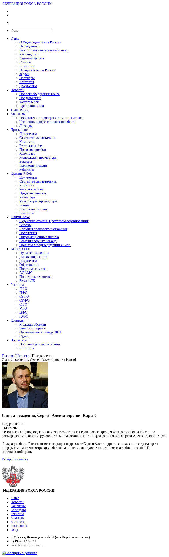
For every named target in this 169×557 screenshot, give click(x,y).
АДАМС (26, 273)
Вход (14, 530)
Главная (8, 356)
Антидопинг (20, 249)
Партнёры (27, 78)
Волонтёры (19, 340)
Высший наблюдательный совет (43, 50)
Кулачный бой (21, 173)
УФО (23, 308)
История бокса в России (37, 70)
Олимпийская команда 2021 (40, 332)
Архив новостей (31, 106)
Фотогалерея (29, 102)
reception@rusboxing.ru (27, 545)
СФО (23, 304)
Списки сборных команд (38, 241)
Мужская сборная (32, 324)
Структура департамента (38, 137)
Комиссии (27, 66)
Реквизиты (19, 526)
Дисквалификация (33, 257)
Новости (17, 90)
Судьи (24, 336)
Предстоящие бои (32, 149)
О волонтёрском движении (39, 344)
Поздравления (30, 98)
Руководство (28, 54)
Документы (28, 86)
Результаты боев (31, 145)
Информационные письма (39, 237)
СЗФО (24, 296)
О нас (15, 38)
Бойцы (24, 205)
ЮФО (23, 316)
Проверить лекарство (35, 276)
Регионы (17, 284)
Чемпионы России (33, 165)
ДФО (23, 288)
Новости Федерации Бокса (39, 94)
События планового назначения (43, 229)
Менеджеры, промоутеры (38, 157)
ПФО (23, 292)
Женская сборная (32, 328)
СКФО (24, 300)
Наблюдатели (29, 46)
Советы (25, 62)
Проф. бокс (19, 130)
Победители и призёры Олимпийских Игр (51, 118)
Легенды (26, 126)
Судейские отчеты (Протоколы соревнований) (54, 221)
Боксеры (25, 161)
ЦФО (23, 312)
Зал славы (18, 114)
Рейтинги (26, 169)
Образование (29, 265)
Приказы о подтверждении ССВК (45, 245)
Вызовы (25, 225)
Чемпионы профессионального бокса (47, 122)
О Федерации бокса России (40, 42)
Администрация (31, 58)
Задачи (24, 74)
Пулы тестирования (34, 253)
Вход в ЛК (27, 280)
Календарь (27, 153)
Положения (28, 233)
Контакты (26, 82)
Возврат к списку (15, 459)
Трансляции (20, 110)
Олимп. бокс (20, 217)
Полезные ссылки (32, 269)
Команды (17, 320)
